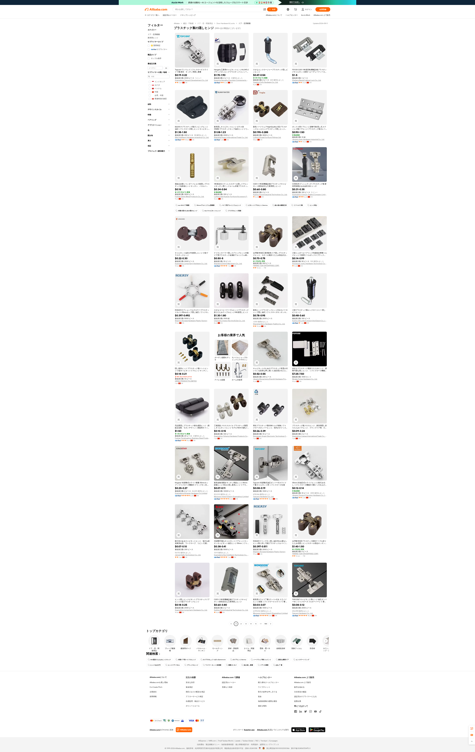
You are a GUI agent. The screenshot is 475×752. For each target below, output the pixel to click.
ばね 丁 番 (279, 665)
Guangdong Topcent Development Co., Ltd (191, 80)
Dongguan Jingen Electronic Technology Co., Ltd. (270, 436)
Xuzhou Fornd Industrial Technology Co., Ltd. (270, 195)
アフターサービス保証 (194, 696)
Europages (273, 741)
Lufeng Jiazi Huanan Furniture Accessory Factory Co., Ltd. (231, 196)
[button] (264, 9)
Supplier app (249, 730)
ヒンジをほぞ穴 (155, 665)
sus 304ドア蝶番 (183, 205)
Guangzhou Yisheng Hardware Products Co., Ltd (231, 436)
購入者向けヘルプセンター (268, 682)
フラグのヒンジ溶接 (234, 211)
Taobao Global (247, 741)
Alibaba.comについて (158, 677)
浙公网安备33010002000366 (277, 748)
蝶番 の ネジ (232, 665)
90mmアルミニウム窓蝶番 (205, 205)
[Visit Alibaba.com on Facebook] (295, 711)
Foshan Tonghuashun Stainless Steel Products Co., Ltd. (192, 438)
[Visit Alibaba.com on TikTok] (320, 711)
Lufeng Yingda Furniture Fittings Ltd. (267, 137)
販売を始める (299, 687)
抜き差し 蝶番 (248, 665)
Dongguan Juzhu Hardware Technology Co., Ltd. (309, 264)
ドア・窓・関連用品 (205, 23)
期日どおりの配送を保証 (195, 692)
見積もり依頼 (227, 687)
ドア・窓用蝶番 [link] (244, 23)
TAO (256, 741)
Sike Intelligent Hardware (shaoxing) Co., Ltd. (192, 137)
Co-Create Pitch (156, 687)
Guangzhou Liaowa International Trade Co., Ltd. (309, 436)
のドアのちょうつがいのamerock (214, 659)
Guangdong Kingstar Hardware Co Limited (191, 493)
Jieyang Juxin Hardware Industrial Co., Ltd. (308, 139)
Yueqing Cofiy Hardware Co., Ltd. (265, 82)
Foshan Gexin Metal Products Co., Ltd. (189, 196)
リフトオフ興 (298, 205)
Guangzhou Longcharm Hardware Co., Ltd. (191, 264)
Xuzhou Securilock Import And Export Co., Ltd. (309, 321)
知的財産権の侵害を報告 (267, 701)
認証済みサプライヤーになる (305, 696)
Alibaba (176, 23)
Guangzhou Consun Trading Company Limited (309, 195)
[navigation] (158, 324)
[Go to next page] (270, 624)
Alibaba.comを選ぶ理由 (159, 682)
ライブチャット (264, 687)
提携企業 (297, 701)
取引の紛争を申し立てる (267, 692)
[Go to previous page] (231, 624)
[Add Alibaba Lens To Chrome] (184, 729)
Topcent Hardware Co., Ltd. (263, 496)
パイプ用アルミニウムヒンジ (231, 205)
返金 (259, 696)
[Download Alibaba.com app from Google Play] (317, 729)
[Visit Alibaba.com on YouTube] (315, 711)
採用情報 (153, 696)
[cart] (296, 10)
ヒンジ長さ (313, 205)
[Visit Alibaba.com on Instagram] (310, 711)
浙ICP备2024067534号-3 (300, 748)
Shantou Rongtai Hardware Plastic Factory (191, 321)
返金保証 (189, 687)
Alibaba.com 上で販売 (302, 682)
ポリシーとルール (193, 706)
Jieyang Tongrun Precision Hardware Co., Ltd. (309, 495)
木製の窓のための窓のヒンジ (187, 211)
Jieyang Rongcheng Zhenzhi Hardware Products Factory (270, 379)
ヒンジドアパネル (174, 665)
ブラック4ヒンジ (192, 665)
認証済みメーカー (229, 682)
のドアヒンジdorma (239, 659)
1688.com (212, 741)
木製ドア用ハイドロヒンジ (187, 659)
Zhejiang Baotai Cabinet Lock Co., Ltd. (306, 80)
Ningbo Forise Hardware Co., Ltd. (304, 379)
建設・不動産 (188, 23)
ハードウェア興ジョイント (262, 659)
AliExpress (202, 741)
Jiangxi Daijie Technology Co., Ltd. (188, 555)
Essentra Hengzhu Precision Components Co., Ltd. (231, 80)
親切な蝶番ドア (283, 659)
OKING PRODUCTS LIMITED (186, 381)
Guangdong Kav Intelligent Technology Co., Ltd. (231, 555)
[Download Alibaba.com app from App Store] (298, 729)
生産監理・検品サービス (195, 701)
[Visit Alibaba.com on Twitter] (305, 711)
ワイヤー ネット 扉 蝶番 (213, 665)
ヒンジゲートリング (302, 659)
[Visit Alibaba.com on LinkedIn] (300, 711)
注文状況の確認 (300, 692)
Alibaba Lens (155, 730)
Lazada (237, 741)
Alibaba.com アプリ (265, 730)
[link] (472, 728)
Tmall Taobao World (225, 741)
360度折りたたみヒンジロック (160, 659)
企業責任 (153, 692)
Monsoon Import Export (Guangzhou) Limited (231, 496)
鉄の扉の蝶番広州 (281, 205)
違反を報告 (262, 706)
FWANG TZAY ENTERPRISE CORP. (266, 265)
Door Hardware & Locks (226, 23)
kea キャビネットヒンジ (212, 211)
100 (265, 624)
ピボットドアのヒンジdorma (258, 205)
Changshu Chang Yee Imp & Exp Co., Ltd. (229, 321)
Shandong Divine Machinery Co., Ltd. (228, 264)
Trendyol (264, 741)
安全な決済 (190, 682)
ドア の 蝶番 (264, 665)
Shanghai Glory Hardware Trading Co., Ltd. (269, 324)
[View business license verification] (260, 748)
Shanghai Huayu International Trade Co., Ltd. (231, 137)
